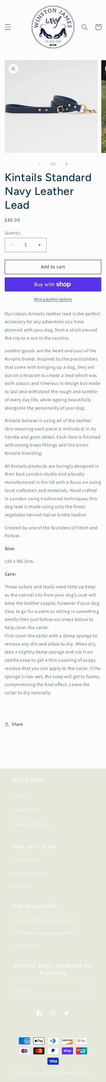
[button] (7, 27)
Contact (19, 796)
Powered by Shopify (76, 1072)
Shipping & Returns (30, 823)
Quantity (12, 232)
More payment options (53, 298)
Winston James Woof (43, 1072)
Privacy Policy (26, 810)
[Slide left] (39, 164)
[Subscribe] (87, 990)
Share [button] (17, 724)
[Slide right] (66, 164)
